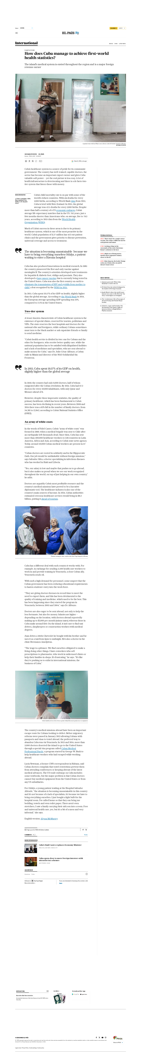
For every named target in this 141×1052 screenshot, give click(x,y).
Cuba (33, 874)
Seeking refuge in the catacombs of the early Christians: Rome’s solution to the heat (111, 248)
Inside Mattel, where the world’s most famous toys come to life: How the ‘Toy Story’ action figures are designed (113, 293)
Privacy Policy (25, 1047)
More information (30, 883)
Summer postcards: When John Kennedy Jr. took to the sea (111, 282)
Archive (56, 991)
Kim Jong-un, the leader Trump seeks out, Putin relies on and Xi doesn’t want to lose (112, 263)
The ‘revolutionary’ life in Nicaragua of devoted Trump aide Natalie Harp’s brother (113, 300)
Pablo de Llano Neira (44, 847)
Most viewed (104, 278)
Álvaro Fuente (31, 154)
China (116, 43)
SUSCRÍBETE (113, 28)
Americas (27, 874)
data (73, 201)
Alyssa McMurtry (49, 818)
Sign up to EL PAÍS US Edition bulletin (38, 830)
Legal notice (18, 1047)
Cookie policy (40, 1047)
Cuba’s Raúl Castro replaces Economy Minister (60, 845)
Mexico (111, 43)
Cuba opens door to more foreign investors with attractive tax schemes (61, 859)
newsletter (20, 991)
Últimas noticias (106, 235)
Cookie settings (33, 1047)
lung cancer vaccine (46, 278)
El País (41, 154)
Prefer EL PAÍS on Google (80, 161)
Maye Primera (42, 863)
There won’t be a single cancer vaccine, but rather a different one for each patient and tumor (112, 240)
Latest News (122, 43)
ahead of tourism (49, 499)
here (60, 883)
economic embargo (65, 210)
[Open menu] (16, 33)
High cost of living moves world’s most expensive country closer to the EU (111, 255)
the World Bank (69, 296)
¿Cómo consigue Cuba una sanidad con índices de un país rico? (23, 201)
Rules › (86, 834)
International (26, 43)
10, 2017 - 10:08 (35, 156)
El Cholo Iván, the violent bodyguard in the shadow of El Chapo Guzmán (113, 287)
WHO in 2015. (60, 287)
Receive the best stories (24, 995)
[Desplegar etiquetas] (86, 874)
